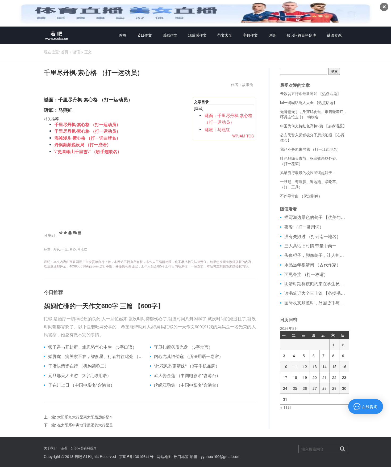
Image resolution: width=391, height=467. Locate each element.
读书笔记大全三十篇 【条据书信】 (315, 293)
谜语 (272, 35)
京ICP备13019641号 (136, 456)
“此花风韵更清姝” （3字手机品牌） (187, 366)
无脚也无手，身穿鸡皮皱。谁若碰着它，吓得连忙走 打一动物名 (313, 114)
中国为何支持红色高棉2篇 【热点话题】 (313, 125)
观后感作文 (197, 35)
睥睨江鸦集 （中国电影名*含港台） (187, 385)
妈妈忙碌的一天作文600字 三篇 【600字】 (104, 305)
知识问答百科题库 (301, 35)
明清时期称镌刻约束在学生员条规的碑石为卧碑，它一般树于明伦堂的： (315, 284)
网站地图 (164, 456)
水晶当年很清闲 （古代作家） (312, 265)
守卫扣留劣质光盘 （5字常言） (183, 347)
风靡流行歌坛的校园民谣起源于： (308, 172)
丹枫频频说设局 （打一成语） (83, 144)
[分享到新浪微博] (61, 233)
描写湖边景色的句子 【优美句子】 (315, 217)
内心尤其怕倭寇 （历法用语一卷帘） (188, 356)
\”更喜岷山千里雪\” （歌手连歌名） (88, 151)
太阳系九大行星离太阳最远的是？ (85, 417)
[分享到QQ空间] (65, 233)
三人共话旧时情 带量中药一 (310, 246)
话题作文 (170, 35)
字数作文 (250, 35)
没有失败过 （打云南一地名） (312, 236)
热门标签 (181, 456)
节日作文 (144, 35)
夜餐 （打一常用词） (304, 227)
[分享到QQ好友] (70, 233)
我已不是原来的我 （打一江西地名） (310, 149)
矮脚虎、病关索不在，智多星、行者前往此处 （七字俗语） (97, 356)
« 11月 (285, 407)
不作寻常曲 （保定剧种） (301, 195)
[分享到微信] (75, 233)
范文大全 (224, 35)
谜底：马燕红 (217, 129)
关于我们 (50, 448)
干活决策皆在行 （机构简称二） (78, 366)
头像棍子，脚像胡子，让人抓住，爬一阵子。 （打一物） (315, 255)
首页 (122, 35)
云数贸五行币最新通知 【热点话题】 (310, 93)
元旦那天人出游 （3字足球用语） (79, 375)
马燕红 (82, 249)
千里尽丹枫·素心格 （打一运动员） (87, 124)
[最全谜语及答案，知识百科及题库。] (56, 35)
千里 (64, 249)
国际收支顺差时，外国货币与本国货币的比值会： (315, 303)
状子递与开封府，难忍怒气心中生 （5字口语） (92, 347)
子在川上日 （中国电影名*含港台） (81, 385)
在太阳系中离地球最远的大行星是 (85, 424)
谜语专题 (334, 35)
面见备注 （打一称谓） (306, 274)
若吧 (78, 456)
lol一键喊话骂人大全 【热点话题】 (308, 102)
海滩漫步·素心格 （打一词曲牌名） (87, 138)
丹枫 (56, 249)
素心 (72, 249)
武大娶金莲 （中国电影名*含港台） (187, 375)
